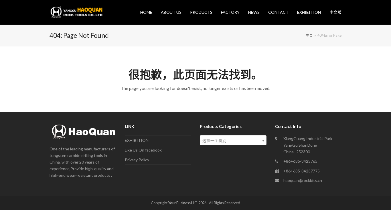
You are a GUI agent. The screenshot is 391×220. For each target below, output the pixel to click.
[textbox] (233, 140)
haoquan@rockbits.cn (302, 180)
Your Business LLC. (183, 203)
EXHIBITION (137, 140)
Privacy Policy (137, 159)
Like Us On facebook (143, 150)
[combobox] (233, 140)
